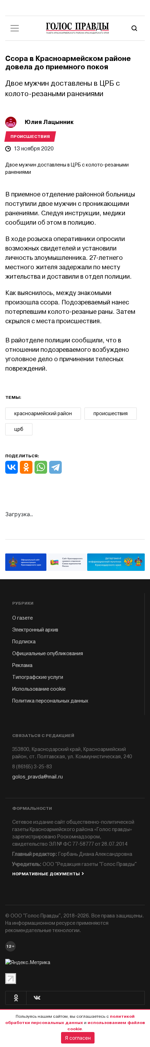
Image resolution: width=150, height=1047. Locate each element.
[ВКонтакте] (11, 467)
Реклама (22, 665)
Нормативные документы (46, 874)
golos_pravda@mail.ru (37, 777)
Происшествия (30, 136)
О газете (22, 618)
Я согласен (78, 1038)
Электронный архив (35, 630)
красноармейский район (43, 414)
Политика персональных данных (50, 701)
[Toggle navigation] (14, 28)
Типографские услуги (37, 677)
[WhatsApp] (41, 467)
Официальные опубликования (47, 654)
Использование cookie (39, 689)
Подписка (24, 642)
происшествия (110, 414)
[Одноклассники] (26, 467)
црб (18, 429)
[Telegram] (55, 467)
